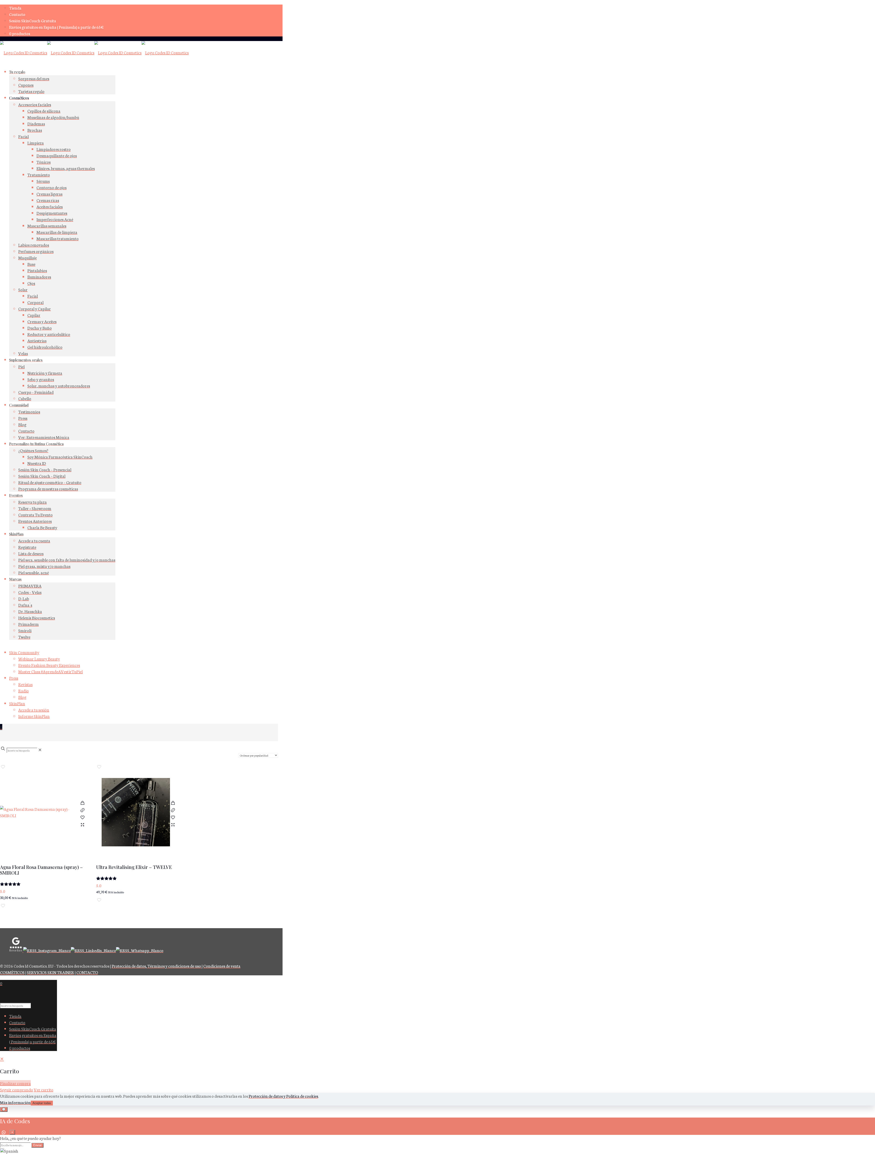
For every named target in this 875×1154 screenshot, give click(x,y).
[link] (40, 750)
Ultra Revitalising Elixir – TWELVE (134, 867)
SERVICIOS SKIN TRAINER (50, 972)
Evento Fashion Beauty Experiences (49, 665)
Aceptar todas (42, 1103)
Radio (23, 690)
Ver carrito (43, 1089)
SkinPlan (17, 703)
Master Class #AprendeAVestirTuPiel (50, 671)
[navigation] (437, 1074)
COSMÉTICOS (12, 972)
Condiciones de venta (221, 966)
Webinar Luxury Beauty (39, 659)
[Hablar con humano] (3, 1132)
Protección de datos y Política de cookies (283, 1096)
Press (13, 678)
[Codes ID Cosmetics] (94, 52)
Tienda (15, 8)
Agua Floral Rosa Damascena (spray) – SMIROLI (41, 870)
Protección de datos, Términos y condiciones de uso (157, 966)
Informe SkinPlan (34, 716)
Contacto (17, 14)
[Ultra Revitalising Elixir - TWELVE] (136, 814)
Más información (15, 1102)
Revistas (25, 684)
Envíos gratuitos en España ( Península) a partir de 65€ (56, 27)
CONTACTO (87, 972)
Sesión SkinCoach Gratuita (32, 20)
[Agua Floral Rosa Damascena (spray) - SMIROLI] (40, 814)
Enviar (37, 1145)
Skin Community (24, 652)
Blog (22, 697)
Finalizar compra (15, 1083)
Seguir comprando (16, 1089)
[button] (437, 1151)
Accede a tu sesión (33, 710)
